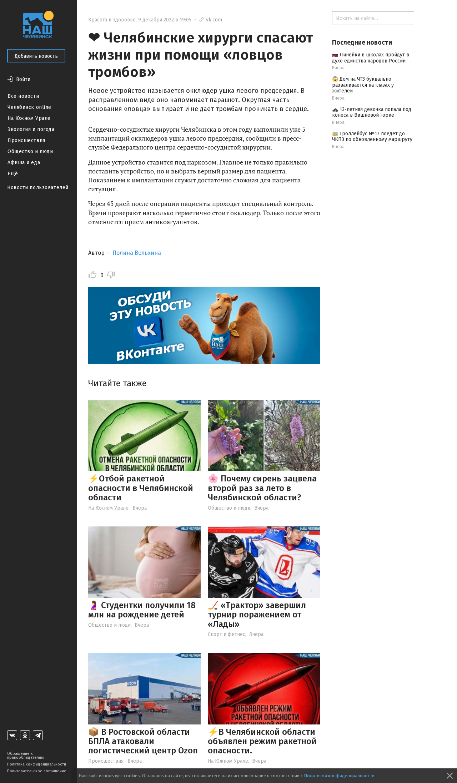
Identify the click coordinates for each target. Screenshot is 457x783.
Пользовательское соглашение (36, 771)
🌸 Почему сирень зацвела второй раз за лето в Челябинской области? (262, 488)
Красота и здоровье (112, 20)
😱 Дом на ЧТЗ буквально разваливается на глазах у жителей (363, 85)
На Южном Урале (29, 118)
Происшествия (26, 140)
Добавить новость (36, 56)
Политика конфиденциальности (36, 764)
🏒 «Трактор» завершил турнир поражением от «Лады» (257, 614)
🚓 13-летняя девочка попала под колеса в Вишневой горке (371, 112)
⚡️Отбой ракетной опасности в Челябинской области (140, 488)
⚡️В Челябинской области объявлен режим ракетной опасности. (262, 741)
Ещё (12, 174)
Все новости (23, 96)
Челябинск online (29, 107)
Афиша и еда (23, 163)
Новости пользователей (38, 188)
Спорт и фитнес (226, 634)
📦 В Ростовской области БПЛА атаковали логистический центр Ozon (143, 741)
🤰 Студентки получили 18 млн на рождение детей (142, 610)
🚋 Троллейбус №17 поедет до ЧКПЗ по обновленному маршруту (372, 137)
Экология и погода (31, 129)
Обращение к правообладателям (25, 755)
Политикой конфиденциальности (339, 775)
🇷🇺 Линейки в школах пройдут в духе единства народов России (370, 58)
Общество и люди (30, 151)
